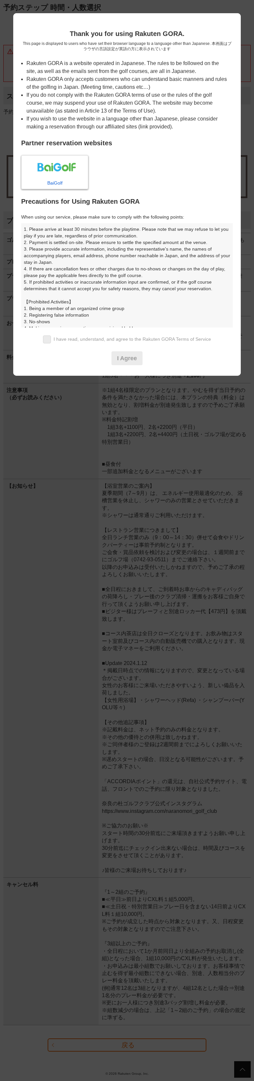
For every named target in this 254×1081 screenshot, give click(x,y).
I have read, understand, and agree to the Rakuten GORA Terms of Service (132, 339)
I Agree (127, 358)
